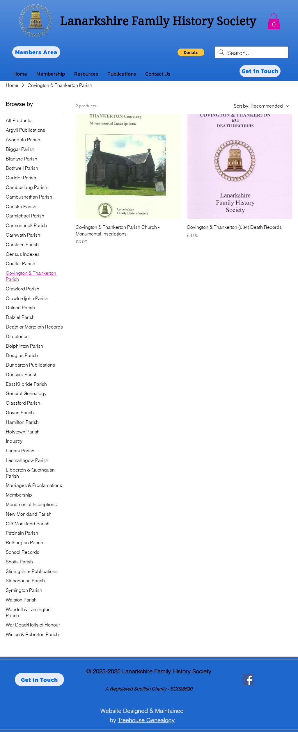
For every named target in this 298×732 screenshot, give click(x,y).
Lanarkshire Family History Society (158, 21)
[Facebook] (248, 679)
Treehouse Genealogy (146, 720)
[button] (274, 21)
